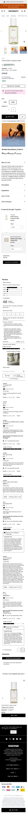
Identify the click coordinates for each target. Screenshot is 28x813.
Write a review (5, 70)
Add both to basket (11, 262)
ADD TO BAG (14, 715)
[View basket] (24, 11)
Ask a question (13, 70)
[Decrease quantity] (4, 110)
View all (23, 77)
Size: (3, 98)
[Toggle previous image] (1, 31)
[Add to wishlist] (22, 117)
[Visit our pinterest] (20, 739)
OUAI (7, 15)
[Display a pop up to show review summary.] (13, 710)
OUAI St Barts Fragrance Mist (8, 705)
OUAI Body (13, 15)
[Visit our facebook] (6, 739)
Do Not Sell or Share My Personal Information (13, 760)
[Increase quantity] (13, 110)
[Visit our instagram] (13, 739)
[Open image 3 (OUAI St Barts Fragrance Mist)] (23, 50)
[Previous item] (2, 698)
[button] (13, 65)
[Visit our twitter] (10, 739)
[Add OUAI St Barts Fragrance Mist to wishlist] (24, 680)
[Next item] (24, 698)
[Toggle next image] (26, 31)
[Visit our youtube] (17, 739)
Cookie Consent (13, 758)
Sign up (13, 732)
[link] (22, 11)
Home (3, 15)
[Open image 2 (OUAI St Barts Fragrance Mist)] (14, 50)
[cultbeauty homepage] (13, 11)
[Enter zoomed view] (24, 41)
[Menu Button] (1, 11)
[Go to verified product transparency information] (8, 65)
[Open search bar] (4, 11)
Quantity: (5, 106)
